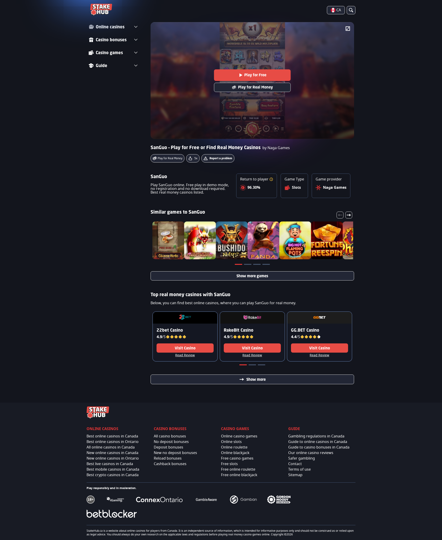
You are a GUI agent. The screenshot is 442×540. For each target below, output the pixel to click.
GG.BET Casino (305, 330)
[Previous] (340, 215)
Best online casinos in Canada (112, 436)
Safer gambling (301, 458)
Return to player (254, 179)
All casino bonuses (170, 436)
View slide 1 (239, 265)
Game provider (329, 179)
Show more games (252, 275)
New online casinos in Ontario (113, 458)
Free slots (229, 464)
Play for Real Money (255, 87)
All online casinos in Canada (111, 447)
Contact (295, 464)
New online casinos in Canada (112, 453)
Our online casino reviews (310, 453)
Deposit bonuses (168, 447)
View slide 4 (266, 265)
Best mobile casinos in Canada (113, 469)
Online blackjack (235, 453)
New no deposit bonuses (175, 453)
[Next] (348, 215)
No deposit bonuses (171, 442)
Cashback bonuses (170, 464)
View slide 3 (257, 265)
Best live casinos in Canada (110, 464)
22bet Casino (170, 330)
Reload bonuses (168, 458)
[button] (271, 179)
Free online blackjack (239, 475)
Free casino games (237, 458)
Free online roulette (238, 469)
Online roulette (234, 447)
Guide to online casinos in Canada (317, 442)
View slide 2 (248, 265)
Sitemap (295, 475)
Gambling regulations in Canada (316, 436)
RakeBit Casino (238, 330)
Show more (256, 379)
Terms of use (299, 469)
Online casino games (239, 436)
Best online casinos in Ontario (113, 442)
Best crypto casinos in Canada (113, 475)
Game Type (294, 179)
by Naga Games (276, 148)
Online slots (231, 442)
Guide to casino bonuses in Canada (318, 447)
